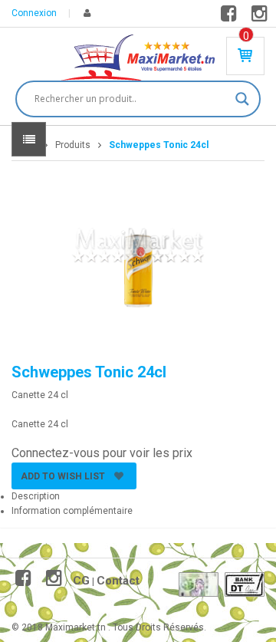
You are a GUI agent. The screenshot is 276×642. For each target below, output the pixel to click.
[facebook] (231, 17)
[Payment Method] (199, 584)
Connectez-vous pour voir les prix (102, 453)
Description (36, 496)
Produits (72, 145)
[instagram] (262, 17)
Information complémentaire (72, 510)
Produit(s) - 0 (246, 36)
